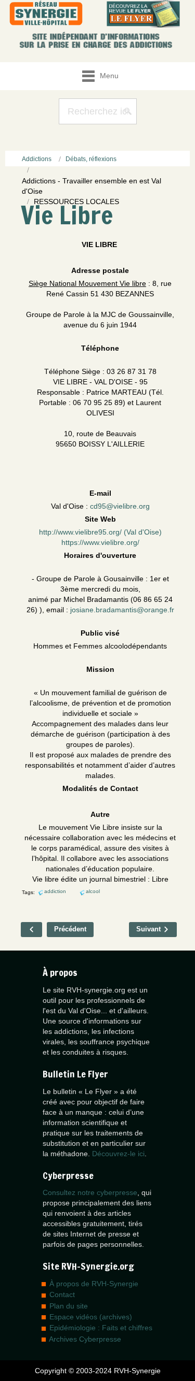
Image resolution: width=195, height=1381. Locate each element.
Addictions (36, 159)
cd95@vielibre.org (120, 506)
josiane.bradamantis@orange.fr (122, 610)
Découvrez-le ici (118, 1153)
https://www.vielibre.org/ (100, 542)
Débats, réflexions (91, 159)
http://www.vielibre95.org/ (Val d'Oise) (100, 532)
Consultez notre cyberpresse (90, 1192)
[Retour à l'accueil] (45, 13)
